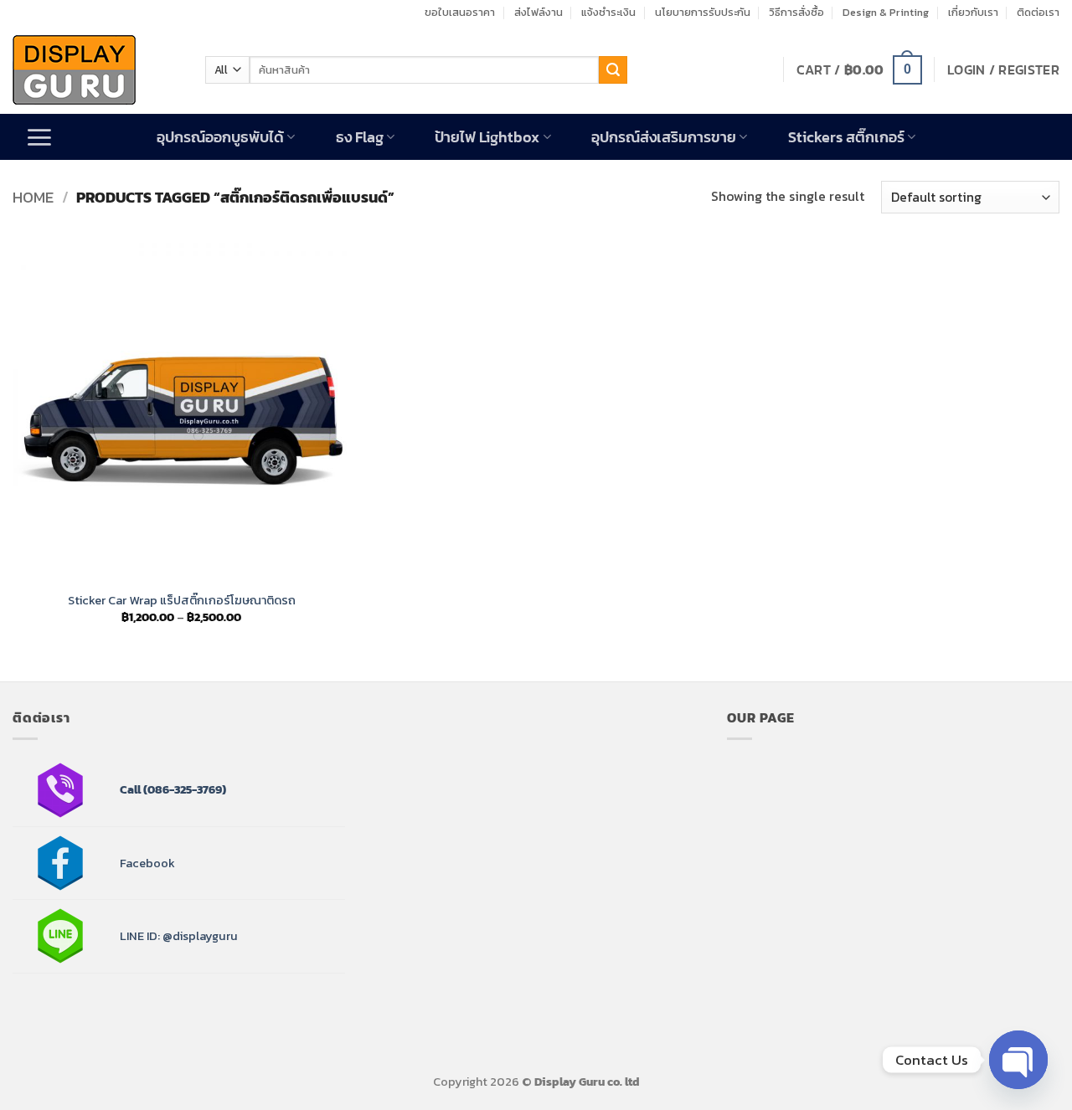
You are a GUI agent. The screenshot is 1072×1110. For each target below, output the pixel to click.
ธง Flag (360, 137)
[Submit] (613, 70)
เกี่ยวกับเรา (973, 12)
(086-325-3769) (183, 789)
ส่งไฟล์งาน (538, 12)
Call (130, 789)
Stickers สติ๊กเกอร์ (846, 137)
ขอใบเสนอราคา (460, 12)
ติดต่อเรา (1038, 12)
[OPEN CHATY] (1018, 1059)
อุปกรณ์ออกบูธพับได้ (220, 137)
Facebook (147, 863)
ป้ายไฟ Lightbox (487, 137)
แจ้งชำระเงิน (608, 12)
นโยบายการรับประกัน (702, 12)
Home (33, 197)
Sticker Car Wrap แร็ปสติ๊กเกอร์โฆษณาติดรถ (182, 601)
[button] (859, 70)
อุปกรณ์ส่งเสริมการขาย (663, 137)
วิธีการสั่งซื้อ (796, 12)
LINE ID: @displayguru (179, 936)
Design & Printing (886, 12)
